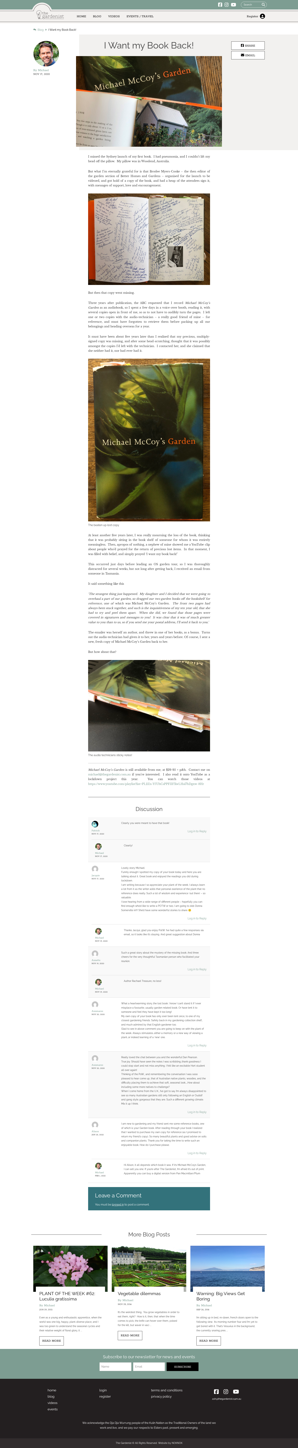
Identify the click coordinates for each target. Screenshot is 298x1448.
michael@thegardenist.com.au (109, 774)
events (53, 1409)
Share (249, 46)
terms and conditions (166, 1390)
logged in (118, 1204)
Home (81, 16)
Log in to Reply (197, 831)
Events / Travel (140, 16)
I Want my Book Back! (62, 29)
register (105, 1396)
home (52, 1390)
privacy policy (161, 1396)
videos (52, 1403)
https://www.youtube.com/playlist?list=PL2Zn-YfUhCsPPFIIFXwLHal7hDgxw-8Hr (146, 784)
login (103, 1390)
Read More (51, 1341)
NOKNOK (177, 1443)
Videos (114, 16)
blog (51, 1396)
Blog (97, 16)
